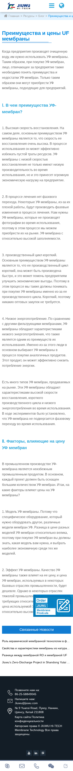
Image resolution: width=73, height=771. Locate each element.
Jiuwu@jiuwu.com (26, 703)
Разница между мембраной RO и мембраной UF (34, 655)
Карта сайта (23, 717)
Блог (41, 16)
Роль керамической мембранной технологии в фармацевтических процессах (36, 641)
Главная (14, 16)
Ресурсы (28, 16)
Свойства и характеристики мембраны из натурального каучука (36, 648)
